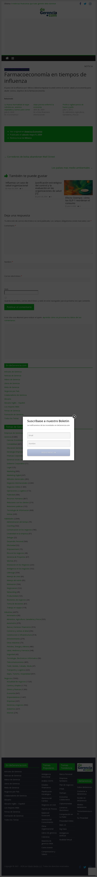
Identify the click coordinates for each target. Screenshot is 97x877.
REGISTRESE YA (48, 452)
